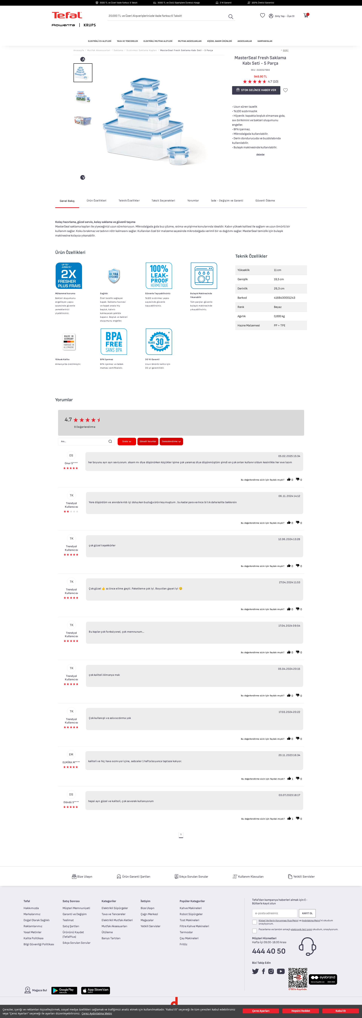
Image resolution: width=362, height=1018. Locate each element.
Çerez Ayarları (260, 1011)
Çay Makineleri (189, 938)
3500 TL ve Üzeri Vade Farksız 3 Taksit (118, 2)
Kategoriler (109, 901)
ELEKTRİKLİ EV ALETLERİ (99, 41)
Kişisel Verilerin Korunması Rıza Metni (278, 920)
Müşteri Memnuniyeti (76, 908)
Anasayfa (79, 50)
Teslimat (68, 920)
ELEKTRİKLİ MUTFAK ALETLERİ (157, 41)
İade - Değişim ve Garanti (227, 200)
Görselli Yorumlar (148, 441)
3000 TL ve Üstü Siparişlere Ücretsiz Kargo (179, 2)
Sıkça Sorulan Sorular (76, 943)
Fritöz (183, 944)
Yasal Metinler (32, 932)
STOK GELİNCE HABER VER (258, 90)
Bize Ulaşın (147, 908)
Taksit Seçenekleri (163, 200)
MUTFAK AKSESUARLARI (190, 41)
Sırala (125, 441)
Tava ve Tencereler (114, 914)
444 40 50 (269, 951)
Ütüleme (107, 932)
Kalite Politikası (34, 938)
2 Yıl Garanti (226, 2)
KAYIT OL (307, 913)
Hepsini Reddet (300, 1011)
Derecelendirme (169, 441)
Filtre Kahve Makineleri (194, 926)
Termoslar (186, 932)
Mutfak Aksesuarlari (98, 50)
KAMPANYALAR (265, 41)
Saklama (118, 50)
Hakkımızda (31, 908)
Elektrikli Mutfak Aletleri (117, 920)
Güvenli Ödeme (265, 200)
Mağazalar (147, 920)
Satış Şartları (71, 926)
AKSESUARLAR (245, 41)
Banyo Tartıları (111, 938)
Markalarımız (32, 914)
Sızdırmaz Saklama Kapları (142, 50)
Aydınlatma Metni (311, 920)
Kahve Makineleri (191, 908)
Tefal (27, 901)
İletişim (145, 901)
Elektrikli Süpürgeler (115, 908)
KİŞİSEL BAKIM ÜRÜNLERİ (219, 41)
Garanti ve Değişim (75, 914)
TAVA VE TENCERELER (127, 41)
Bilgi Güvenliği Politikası (39, 944)
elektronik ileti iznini (301, 929)
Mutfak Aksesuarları (114, 926)
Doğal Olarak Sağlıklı (37, 920)
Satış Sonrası (71, 901)
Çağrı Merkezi (149, 914)
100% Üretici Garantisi (263, 2)
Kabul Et (341, 1011)
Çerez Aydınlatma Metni (97, 1013)
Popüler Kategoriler (192, 901)
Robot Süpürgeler (191, 914)
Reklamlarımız (33, 926)
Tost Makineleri (189, 920)
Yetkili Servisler (150, 926)
